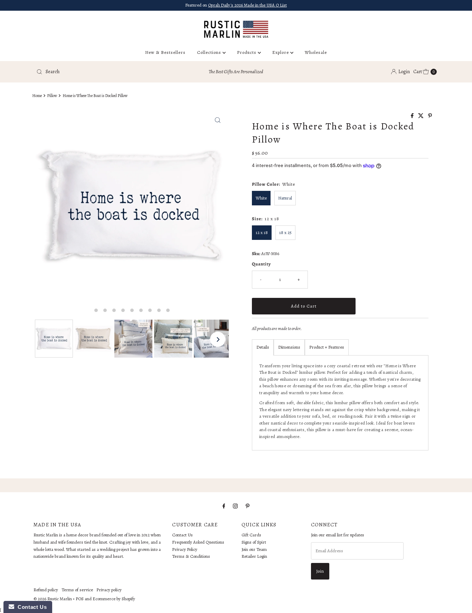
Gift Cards (251, 535)
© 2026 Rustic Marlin (53, 599)
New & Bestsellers (165, 52)
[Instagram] (235, 506)
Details (262, 347)
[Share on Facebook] (413, 116)
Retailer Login (254, 557)
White (261, 198)
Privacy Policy (184, 549)
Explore (281, 52)
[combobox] (99, 72)
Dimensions (289, 347)
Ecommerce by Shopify (114, 599)
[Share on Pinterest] (430, 116)
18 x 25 (285, 232)
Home (37, 95)
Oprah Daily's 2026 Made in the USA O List (247, 5)
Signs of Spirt (254, 542)
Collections (210, 52)
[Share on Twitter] (421, 116)
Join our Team (254, 549)
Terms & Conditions (191, 557)
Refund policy (46, 590)
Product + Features (326, 347)
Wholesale (316, 52)
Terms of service (77, 590)
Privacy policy (109, 590)
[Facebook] (224, 506)
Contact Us (182, 535)
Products (247, 52)
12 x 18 (262, 232)
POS (80, 599)
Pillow (52, 95)
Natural (285, 198)
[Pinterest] (247, 506)
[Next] (217, 339)
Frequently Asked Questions (198, 542)
